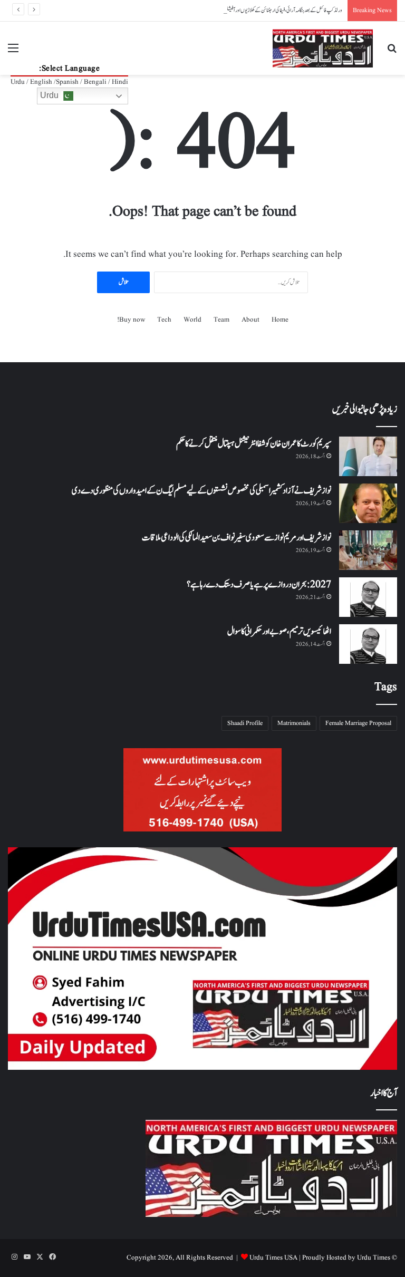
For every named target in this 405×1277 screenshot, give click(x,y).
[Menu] (13, 52)
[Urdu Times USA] (323, 48)
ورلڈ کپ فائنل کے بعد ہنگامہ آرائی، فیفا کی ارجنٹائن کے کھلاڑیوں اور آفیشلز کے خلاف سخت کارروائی (264, 10)
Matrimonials (294, 723)
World (192, 320)
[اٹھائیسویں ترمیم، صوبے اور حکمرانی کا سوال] (368, 644)
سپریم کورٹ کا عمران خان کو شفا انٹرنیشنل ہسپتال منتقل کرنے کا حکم (253, 444)
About (250, 320)
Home (280, 320)
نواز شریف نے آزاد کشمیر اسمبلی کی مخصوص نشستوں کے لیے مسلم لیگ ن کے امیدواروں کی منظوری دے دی (201, 490)
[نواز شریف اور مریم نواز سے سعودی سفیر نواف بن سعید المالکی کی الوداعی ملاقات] (368, 550)
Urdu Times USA (273, 1258)
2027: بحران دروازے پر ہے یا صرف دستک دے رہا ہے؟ (259, 584)
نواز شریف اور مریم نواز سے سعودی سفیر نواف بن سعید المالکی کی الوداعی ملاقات (236, 537)
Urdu (50, 95)
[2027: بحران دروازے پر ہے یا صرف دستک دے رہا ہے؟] (368, 597)
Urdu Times (373, 1258)
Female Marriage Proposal (358, 723)
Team (221, 320)
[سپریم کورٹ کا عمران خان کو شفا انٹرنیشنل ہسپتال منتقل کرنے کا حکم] (368, 456)
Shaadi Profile (245, 723)
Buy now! (131, 320)
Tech (164, 320)
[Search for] (392, 52)
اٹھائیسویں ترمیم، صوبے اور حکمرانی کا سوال (279, 631)
